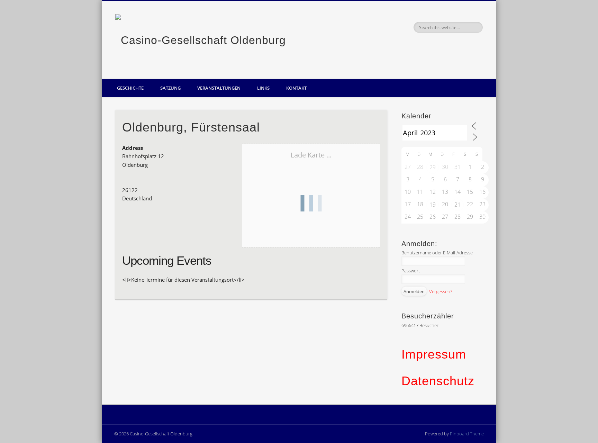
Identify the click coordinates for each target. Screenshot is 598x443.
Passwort (410, 271)
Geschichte (130, 88)
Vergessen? (440, 291)
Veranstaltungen (219, 88)
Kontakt (296, 88)
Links (263, 88)
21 (457, 204)
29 (432, 167)
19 (432, 204)
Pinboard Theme (467, 434)
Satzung (170, 88)
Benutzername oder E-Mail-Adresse (437, 253)
